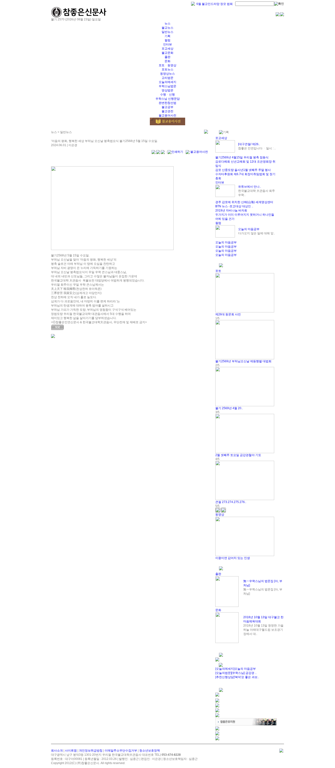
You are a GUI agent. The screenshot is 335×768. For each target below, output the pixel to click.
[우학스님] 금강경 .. (244, 673)
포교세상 (167, 48)
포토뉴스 (167, 69)
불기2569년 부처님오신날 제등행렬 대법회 (243, 361)
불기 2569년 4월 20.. (229, 408)
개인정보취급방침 (91, 750)
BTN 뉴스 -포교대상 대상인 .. (234, 206)
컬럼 (167, 40)
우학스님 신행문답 (167, 98)
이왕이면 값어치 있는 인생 (232, 558)
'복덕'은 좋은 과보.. (246, 677)
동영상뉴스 (167, 73)
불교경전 (167, 111)
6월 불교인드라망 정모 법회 (214, 4)
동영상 (219, 514)
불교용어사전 (167, 115)
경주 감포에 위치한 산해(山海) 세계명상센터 (244, 202)
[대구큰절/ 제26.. (249, 144)
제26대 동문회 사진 (228, 314)
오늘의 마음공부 (248, 229)
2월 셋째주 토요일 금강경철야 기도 (238, 455)
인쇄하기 (177, 152)
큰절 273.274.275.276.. (230, 502)
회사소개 (57, 750)
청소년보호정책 (149, 750)
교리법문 (167, 78)
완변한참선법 (167, 103)
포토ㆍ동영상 (167, 65)
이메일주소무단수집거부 (121, 750)
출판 (167, 57)
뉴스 (167, 23)
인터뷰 (167, 44)
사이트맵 (71, 750)
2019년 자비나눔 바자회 (231, 210)
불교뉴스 (167, 27)
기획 (167, 36)
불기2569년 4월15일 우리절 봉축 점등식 (242, 157)
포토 (218, 271)
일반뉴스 (167, 32)
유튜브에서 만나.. (249, 186)
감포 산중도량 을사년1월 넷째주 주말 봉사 (243, 170)
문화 (167, 61)
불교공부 (167, 107)
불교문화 (167, 53)
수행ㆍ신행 (167, 94)
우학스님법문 (167, 86)
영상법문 (167, 90)
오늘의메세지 (167, 82)
